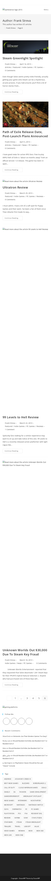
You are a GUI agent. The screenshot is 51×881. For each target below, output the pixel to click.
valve (36, 826)
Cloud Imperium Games (28, 788)
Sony (26, 818)
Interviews (22, 801)
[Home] (3, 28)
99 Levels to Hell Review (21, 417)
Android (7, 779)
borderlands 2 (39, 783)
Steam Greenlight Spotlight (23, 58)
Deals (44, 788)
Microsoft (8, 805)
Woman (21, 831)
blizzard (25, 783)
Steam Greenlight (33, 822)
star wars (8, 822)
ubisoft (27, 826)
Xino (4, 748)
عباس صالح (6, 755)
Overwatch (17, 809)
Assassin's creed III (23, 779)
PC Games (39, 67)
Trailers (7, 826)
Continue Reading (14, 92)
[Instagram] (21, 721)
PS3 (19, 813)
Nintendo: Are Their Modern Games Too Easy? (30, 736)
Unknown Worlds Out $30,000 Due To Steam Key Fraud (25, 652)
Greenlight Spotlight (32, 796)
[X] (6, 721)
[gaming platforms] (10, 707)
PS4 (26, 813)
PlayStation (9, 813)
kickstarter (35, 801)
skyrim (17, 818)
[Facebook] (14, 721)
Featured (16, 67)
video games (9, 831)
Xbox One (19, 835)
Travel (17, 826)
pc (26, 809)
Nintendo (21, 805)
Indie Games (27, 67)
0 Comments (10, 70)
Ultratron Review (15, 187)
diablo (7, 792)
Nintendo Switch (36, 805)
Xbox (30, 831)
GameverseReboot (11, 796)
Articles (8, 67)
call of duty (9, 788)
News (24, 145)
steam (19, 822)
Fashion (22, 792)
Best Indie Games (11, 783)
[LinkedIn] (29, 721)
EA (15, 792)
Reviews (40, 196)
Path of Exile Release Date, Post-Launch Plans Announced (25, 134)
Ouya (6, 809)
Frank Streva (10, 64)
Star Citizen (37, 818)
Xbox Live (8, 835)
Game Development (38, 792)
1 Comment (9, 429)
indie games (9, 801)
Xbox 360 (40, 831)
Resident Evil (36, 813)
